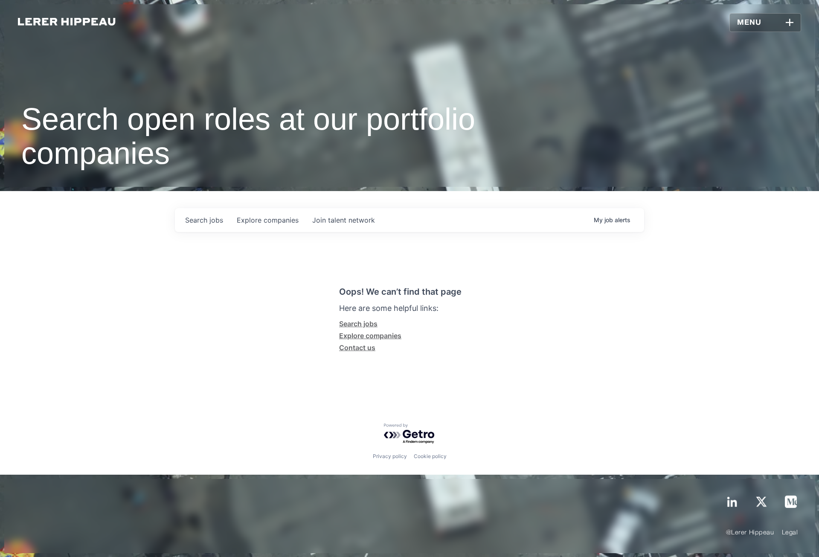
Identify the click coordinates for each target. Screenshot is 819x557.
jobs (204, 220)
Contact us (357, 347)
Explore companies (370, 335)
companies (268, 220)
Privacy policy (390, 456)
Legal (790, 533)
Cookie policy (430, 456)
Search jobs (358, 323)
